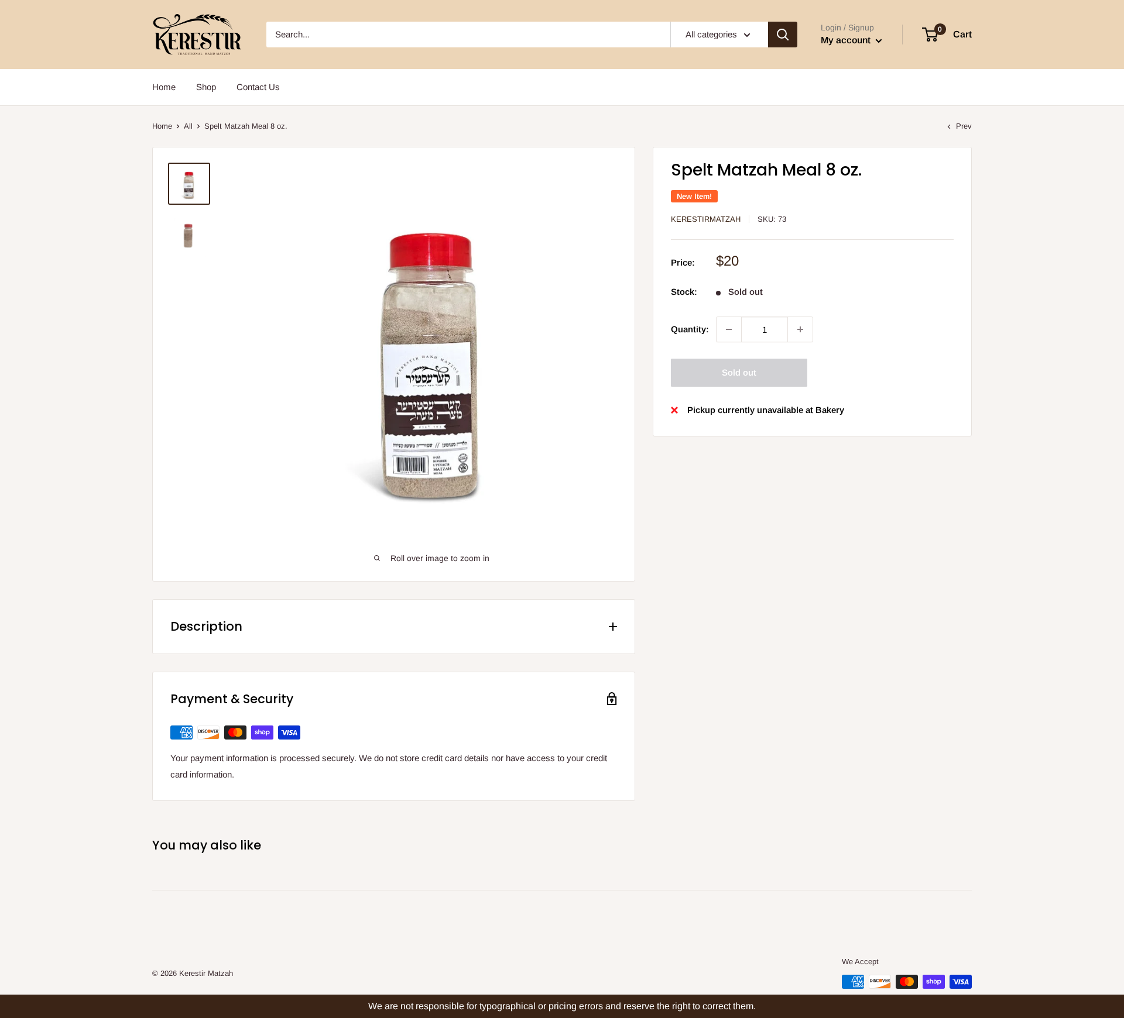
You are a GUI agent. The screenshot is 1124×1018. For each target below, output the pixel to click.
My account (847, 40)
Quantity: (690, 329)
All (188, 126)
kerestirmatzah (706, 219)
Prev (964, 126)
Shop (206, 87)
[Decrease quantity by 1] (729, 329)
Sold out (739, 372)
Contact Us (258, 87)
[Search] (782, 34)
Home (164, 87)
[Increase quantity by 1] (800, 329)
